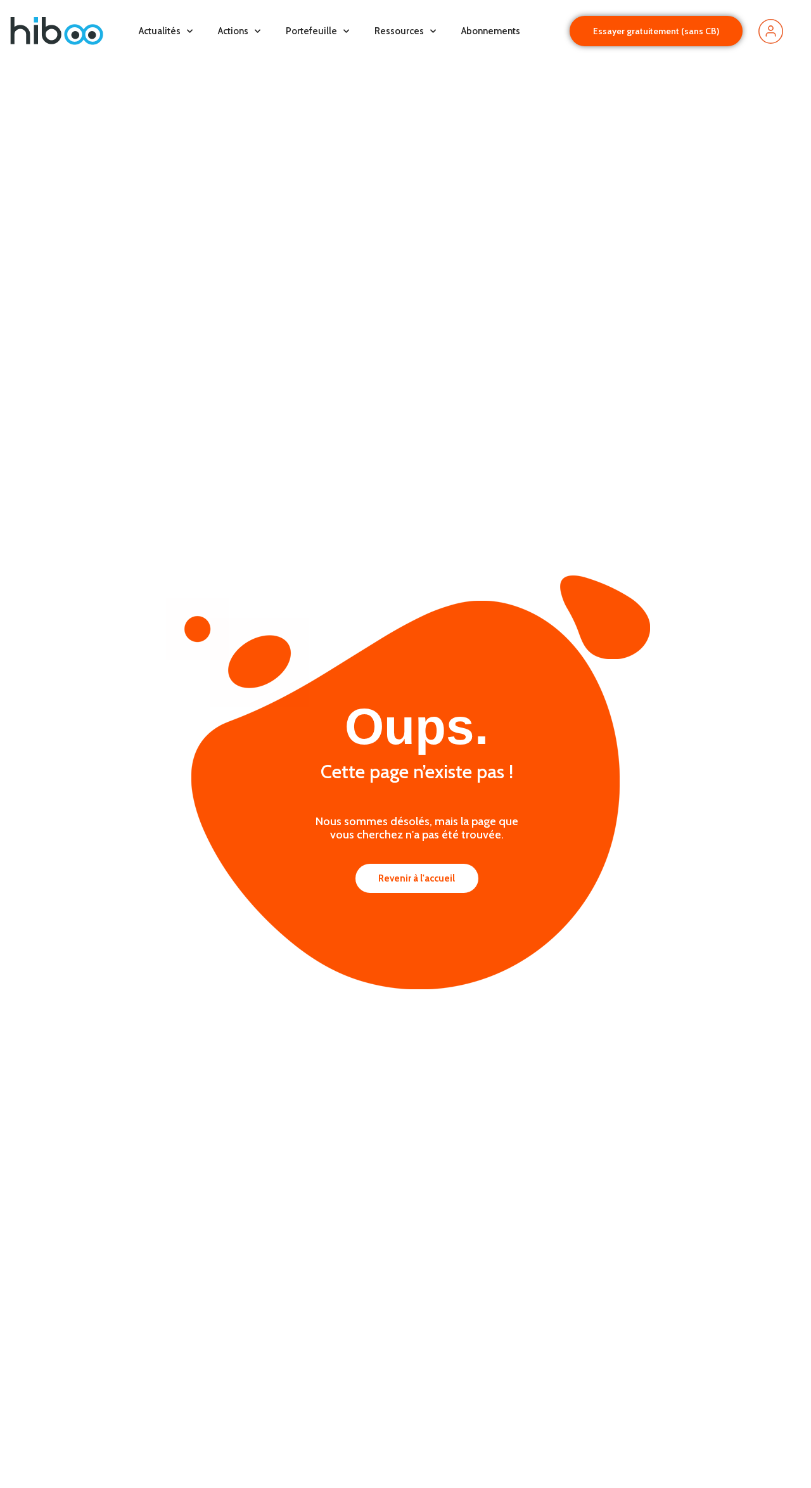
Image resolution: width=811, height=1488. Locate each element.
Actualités (160, 31)
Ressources (399, 31)
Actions (233, 31)
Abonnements (490, 31)
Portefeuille (311, 31)
